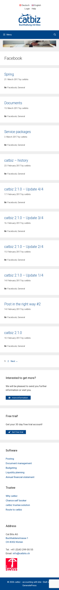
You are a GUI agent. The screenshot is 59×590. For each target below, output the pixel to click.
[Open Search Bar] (55, 34)
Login (27, 8)
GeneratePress (29, 585)
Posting (10, 458)
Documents (13, 103)
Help (34, 8)
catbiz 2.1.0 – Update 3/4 (23, 218)
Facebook (12, 87)
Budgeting (11, 467)
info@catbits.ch (21, 553)
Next (14, 361)
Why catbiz (11, 495)
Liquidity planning (15, 472)
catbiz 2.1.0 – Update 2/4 (23, 247)
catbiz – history (16, 160)
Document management (19, 463)
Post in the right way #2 (22, 304)
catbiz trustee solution (18, 505)
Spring (9, 74)
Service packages (17, 132)
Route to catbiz (14, 509)
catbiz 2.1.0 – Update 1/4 (23, 275)
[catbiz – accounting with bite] (29, 19)
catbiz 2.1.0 (13, 333)
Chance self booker (16, 500)
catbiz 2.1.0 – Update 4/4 (23, 189)
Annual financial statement (20, 477)
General (21, 87)
